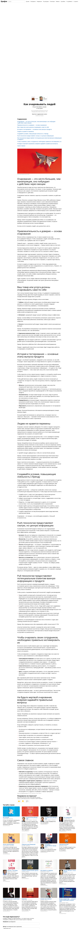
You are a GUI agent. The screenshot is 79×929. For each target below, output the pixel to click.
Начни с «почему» (12, 870)
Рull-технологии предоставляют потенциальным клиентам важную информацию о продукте (39, 138)
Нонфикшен (39, 1)
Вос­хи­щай (6, 817)
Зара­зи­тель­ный (63, 844)
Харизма (24, 899)
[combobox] (16, 1)
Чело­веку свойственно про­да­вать (50, 846)
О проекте (76, 1)
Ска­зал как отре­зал (46, 899)
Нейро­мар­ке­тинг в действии (11, 899)
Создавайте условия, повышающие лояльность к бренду (32, 133)
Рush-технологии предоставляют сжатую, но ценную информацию (35, 135)
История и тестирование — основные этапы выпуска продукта (34, 129)
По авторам (52, 1)
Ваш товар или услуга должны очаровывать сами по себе (33, 127)
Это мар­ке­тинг (68, 817)
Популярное (33, 1)
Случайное (63, 1)
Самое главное (21, 146)
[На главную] (3, 1)
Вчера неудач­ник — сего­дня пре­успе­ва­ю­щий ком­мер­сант (67, 900)
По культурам (46, 1)
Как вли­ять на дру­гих (46, 870)
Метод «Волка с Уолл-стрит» (70, 871)
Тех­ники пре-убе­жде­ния (51, 818)
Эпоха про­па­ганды (8, 844)
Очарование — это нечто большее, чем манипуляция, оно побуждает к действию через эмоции (36, 122)
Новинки (57, 1)
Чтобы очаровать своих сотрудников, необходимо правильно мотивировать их (39, 141)
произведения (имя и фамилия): (12, 926)
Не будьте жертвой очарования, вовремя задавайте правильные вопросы (37, 143)
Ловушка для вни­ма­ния (28, 844)
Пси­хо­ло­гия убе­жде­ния (32, 818)
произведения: (9, 921)
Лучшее (27, 1)
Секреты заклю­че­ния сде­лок (30, 870)
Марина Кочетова (25, 793)
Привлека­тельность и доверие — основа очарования (32, 125)
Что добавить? (69, 1)
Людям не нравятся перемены (25, 131)
